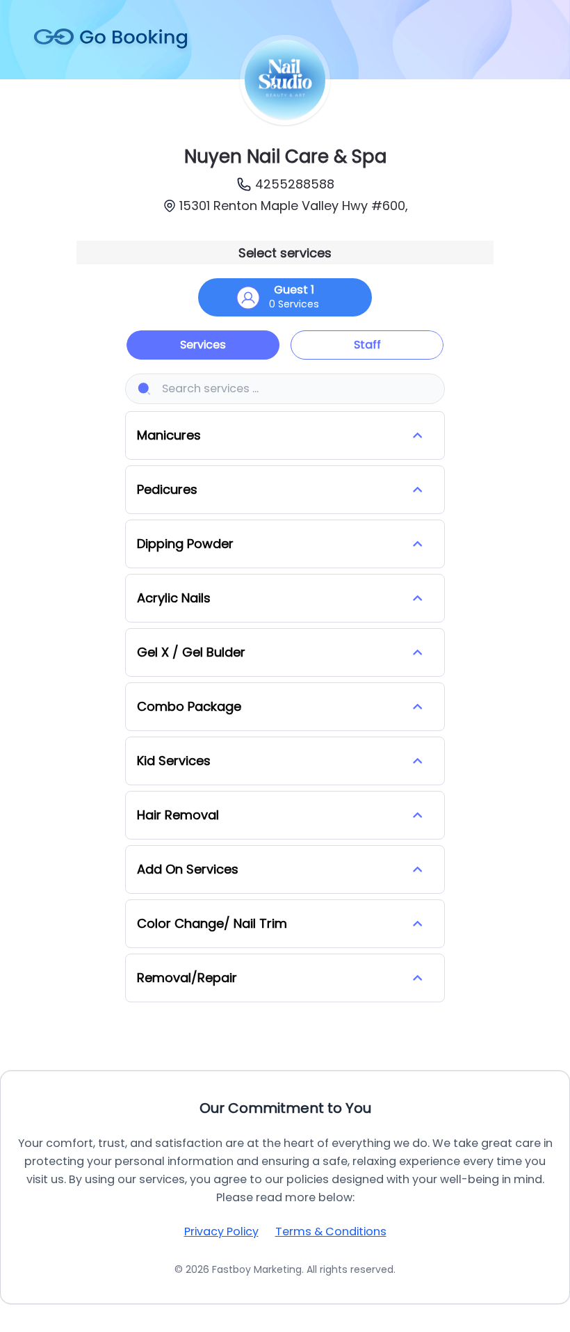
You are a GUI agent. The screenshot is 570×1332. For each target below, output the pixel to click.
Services (203, 345)
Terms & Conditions (330, 1231)
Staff (367, 345)
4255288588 (294, 184)
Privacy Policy (221, 1231)
